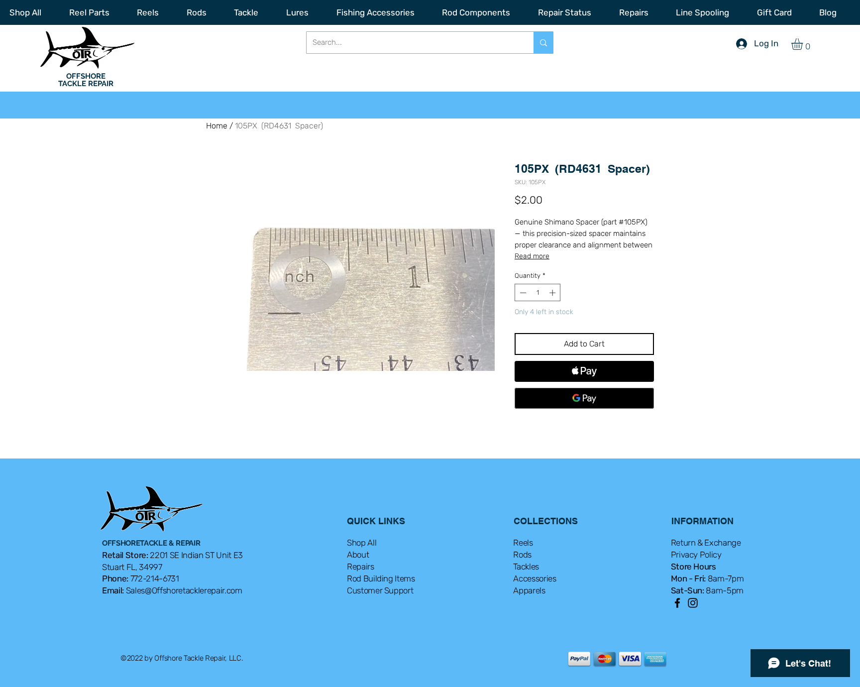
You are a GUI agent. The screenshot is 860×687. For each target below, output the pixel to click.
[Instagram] (692, 602)
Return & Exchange (706, 543)
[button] (803, 44)
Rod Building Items (381, 578)
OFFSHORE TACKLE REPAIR (85, 80)
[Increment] (553, 292)
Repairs (360, 567)
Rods (522, 555)
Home (216, 125)
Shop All (361, 543)
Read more (532, 256)
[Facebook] (677, 602)
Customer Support (380, 590)
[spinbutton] (537, 292)
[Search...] (543, 42)
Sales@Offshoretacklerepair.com (184, 590)
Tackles (526, 567)
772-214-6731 (154, 578)
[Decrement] (522, 292)
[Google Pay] (584, 398)
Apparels (529, 590)
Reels (523, 543)
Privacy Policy (696, 555)
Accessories (534, 578)
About (358, 555)
